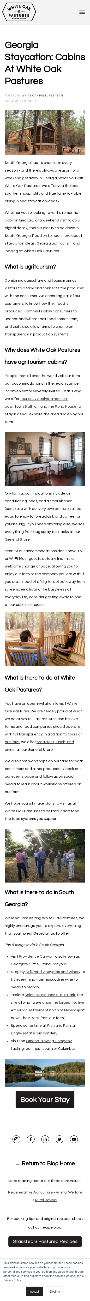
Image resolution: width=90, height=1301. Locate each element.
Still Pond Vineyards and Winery (52, 972)
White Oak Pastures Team (42, 95)
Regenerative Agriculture (30, 1192)
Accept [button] (34, 1291)
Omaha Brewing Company (49, 1041)
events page (22, 776)
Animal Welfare (69, 1192)
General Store (17, 539)
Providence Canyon (36, 956)
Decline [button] (55, 1291)
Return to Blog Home (48, 1163)
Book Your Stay (45, 1099)
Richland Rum (59, 1025)
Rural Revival (46, 1200)
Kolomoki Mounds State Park (50, 995)
